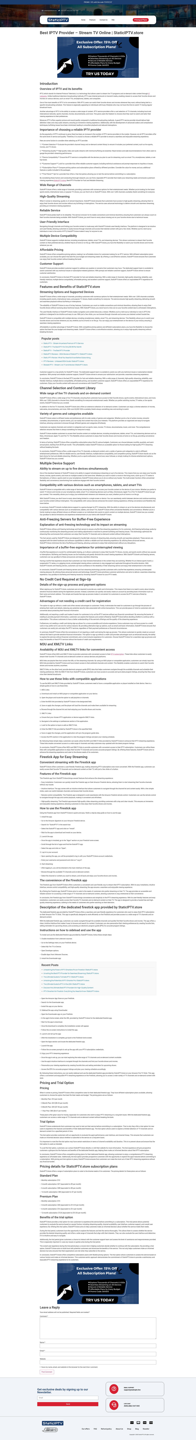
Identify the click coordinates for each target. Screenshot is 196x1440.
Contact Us (103, 20)
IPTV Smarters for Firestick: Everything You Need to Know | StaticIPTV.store (71, 991)
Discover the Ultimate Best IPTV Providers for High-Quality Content (68, 988)
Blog (137, 1429)
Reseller (146, 1429)
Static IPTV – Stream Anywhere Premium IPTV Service (63, 343)
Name (42, 1342)
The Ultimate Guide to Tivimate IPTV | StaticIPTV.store (63, 977)
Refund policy (106, 1429)
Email (42, 1351)
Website (43, 1359)
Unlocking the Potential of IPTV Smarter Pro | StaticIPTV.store (66, 980)
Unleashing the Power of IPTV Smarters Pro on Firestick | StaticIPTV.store (70, 970)
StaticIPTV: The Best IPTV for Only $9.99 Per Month (62, 347)
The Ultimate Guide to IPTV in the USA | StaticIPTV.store (64, 984)
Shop (129, 1429)
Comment (44, 1316)
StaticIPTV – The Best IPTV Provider (56, 350)
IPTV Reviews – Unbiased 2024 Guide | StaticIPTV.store (63, 361)
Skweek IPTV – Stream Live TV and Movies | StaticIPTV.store (65, 365)
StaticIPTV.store (60, 180)
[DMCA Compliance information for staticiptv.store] (50, 1429)
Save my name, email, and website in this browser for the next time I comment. (70, 1367)
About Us (119, 1429)
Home (83, 20)
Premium (92, 20)
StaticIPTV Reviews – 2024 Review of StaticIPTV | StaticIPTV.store (67, 354)
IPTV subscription (117, 654)
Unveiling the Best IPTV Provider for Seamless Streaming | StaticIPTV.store (71, 973)
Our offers (86, 1429)
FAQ (113, 20)
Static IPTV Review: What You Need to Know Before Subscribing (66, 357)
